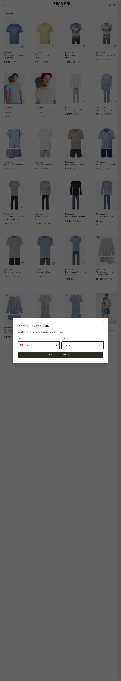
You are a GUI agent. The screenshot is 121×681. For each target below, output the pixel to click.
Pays (20, 339)
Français (67, 345)
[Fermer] (103, 322)
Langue (64, 339)
